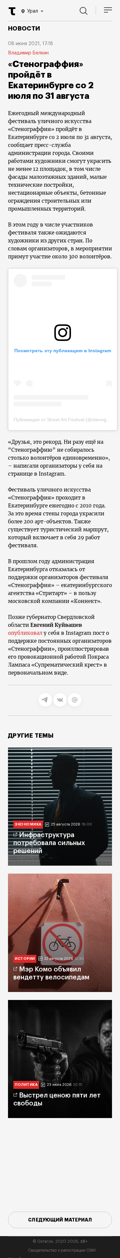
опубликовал (25, 633)
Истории (25, 958)
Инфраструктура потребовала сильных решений (49, 843)
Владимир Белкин (28, 53)
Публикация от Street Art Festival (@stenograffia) (66, 419)
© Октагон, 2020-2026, (60, 1241)
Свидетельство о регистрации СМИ (62, 1250)
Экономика (28, 824)
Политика (26, 1085)
